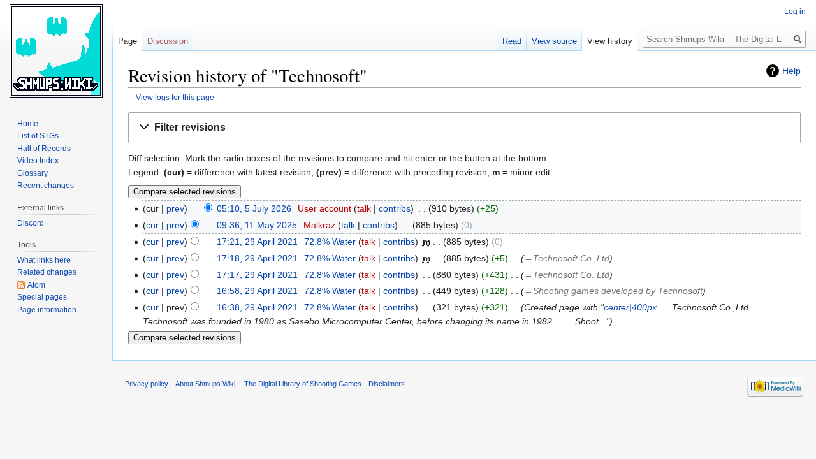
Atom (36, 284)
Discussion (167, 41)
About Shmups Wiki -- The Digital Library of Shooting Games (268, 384)
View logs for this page (175, 97)
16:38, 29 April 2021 (257, 307)
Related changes (46, 272)
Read (511, 41)
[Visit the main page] (56, 51)
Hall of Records (44, 148)
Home (27, 123)
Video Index (38, 160)
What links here (44, 260)
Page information (46, 309)
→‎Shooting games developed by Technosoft (613, 291)
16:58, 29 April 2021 (257, 291)
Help (791, 71)
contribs (395, 208)
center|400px (630, 307)
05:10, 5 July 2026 (254, 208)
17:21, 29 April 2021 (257, 242)
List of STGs (38, 135)
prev (175, 208)
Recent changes (45, 185)
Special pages (42, 297)
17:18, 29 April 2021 (257, 258)
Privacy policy (146, 384)
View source (554, 41)
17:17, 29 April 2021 (257, 275)
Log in (795, 11)
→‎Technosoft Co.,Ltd (566, 258)
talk (364, 208)
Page (127, 41)
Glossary (32, 173)
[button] (464, 127)
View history (609, 41)
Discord (30, 223)
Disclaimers (386, 384)
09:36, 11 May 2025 (257, 225)
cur (152, 225)
